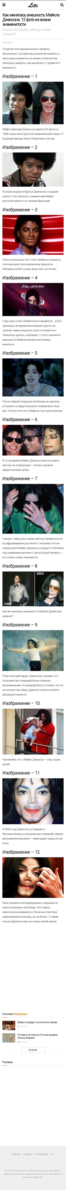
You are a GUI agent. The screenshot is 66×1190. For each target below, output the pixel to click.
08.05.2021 (23, 1042)
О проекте (27, 1154)
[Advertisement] (33, 964)
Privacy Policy (42, 1154)
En (52, 1154)
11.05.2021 (23, 1026)
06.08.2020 (7, 42)
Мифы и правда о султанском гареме (37, 1022)
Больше (33, 1050)
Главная (16, 1154)
